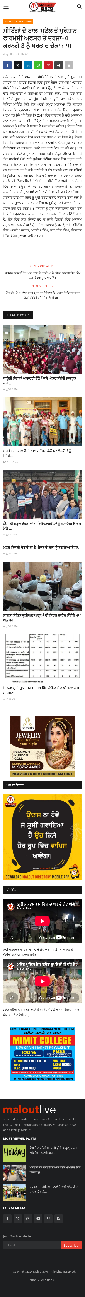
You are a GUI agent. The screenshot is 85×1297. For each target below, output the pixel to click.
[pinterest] (48, 1218)
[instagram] (28, 1218)
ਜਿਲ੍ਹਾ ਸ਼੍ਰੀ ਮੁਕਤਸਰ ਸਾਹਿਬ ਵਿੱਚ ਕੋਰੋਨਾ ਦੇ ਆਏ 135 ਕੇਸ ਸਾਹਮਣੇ (41, 690)
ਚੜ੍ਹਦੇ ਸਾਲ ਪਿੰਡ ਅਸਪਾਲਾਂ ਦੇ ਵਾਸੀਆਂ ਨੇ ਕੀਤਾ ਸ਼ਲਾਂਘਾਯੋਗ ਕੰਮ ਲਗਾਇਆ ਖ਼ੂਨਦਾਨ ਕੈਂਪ (42, 275)
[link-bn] (42, 746)
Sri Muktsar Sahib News (18, 21)
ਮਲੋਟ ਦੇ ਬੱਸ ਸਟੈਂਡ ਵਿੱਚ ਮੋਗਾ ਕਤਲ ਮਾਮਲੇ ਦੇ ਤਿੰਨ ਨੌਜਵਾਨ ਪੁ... (55, 1170)
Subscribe (71, 1245)
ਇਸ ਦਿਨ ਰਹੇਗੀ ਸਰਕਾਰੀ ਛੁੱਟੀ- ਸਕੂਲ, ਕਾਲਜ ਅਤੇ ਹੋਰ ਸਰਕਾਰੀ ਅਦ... (53, 1150)
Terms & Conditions (41, 1280)
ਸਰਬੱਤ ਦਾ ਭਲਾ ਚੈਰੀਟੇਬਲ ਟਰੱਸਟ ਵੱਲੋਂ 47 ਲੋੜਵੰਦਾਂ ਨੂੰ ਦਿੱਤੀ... (37, 453)
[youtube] (38, 1218)
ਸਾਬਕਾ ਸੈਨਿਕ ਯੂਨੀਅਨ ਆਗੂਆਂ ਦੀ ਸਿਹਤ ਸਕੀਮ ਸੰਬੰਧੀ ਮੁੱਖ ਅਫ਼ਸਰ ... (41, 617)
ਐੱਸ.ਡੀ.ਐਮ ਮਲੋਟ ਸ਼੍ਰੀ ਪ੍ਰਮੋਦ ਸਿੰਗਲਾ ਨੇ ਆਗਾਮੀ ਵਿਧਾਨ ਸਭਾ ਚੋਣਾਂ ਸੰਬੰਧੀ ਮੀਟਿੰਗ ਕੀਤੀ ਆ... (42, 295)
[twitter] (18, 1218)
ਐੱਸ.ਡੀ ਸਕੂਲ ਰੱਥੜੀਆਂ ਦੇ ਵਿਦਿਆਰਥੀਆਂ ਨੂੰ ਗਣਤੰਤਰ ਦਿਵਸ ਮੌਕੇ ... (42, 526)
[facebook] (7, 1218)
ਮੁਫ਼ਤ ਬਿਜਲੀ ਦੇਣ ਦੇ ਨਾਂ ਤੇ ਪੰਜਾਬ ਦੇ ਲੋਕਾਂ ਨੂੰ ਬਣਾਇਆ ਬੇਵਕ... (42, 547)
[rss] (58, 1218)
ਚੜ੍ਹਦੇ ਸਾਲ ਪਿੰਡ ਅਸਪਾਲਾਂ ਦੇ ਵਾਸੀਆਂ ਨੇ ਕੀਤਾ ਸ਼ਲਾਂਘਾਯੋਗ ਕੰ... (54, 1189)
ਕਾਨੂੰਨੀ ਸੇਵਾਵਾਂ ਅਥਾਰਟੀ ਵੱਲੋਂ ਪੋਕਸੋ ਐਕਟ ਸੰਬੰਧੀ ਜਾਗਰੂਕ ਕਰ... (39, 380)
